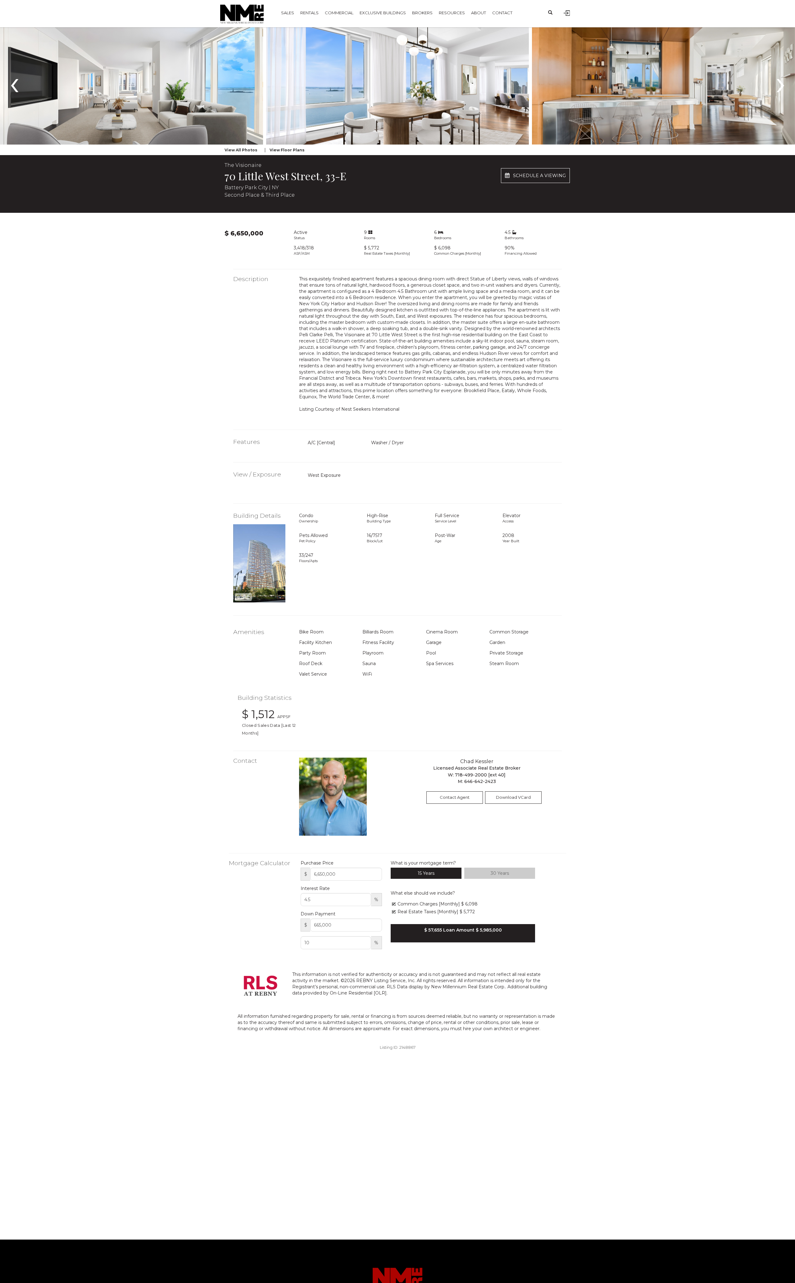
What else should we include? (423, 893)
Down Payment (318, 914)
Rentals (309, 12)
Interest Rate (315, 888)
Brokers (422, 12)
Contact (502, 12)
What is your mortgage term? (423, 863)
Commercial (339, 12)
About (478, 12)
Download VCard (513, 797)
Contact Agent (455, 797)
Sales (287, 12)
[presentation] (14, 82)
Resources (452, 12)
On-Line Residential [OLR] (358, 993)
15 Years (426, 873)
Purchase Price (317, 863)
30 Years (500, 873)
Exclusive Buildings (383, 12)
